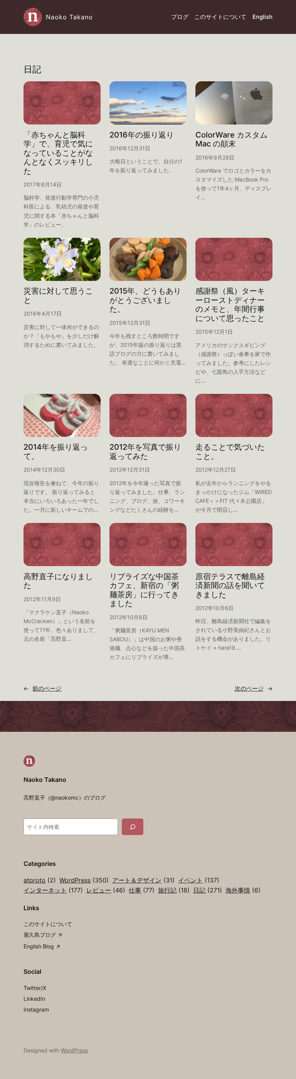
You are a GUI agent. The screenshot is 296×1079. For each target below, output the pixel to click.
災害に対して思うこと (58, 296)
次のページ (253, 688)
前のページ (42, 688)
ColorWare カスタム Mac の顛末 (231, 140)
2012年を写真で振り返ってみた (145, 452)
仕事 (142, 890)
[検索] (132, 826)
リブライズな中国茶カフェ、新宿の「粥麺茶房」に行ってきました (144, 590)
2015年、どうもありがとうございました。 (145, 300)
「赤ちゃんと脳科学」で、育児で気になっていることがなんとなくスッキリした (58, 153)
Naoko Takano (69, 17)
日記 (207, 890)
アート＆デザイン (143, 880)
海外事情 (243, 890)
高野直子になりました (58, 581)
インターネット (53, 890)
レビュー (105, 890)
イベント (198, 880)
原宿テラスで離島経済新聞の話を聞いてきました (230, 585)
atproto (40, 880)
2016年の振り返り (141, 135)
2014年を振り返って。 (56, 452)
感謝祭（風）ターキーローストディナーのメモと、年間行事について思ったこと (230, 305)
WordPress (84, 880)
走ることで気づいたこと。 (230, 452)
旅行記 (174, 890)
